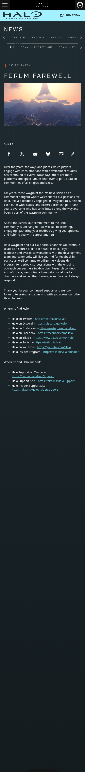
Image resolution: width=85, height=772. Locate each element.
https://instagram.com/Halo (58, 328)
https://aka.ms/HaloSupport (56, 381)
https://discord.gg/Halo (51, 323)
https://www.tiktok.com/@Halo (54, 337)
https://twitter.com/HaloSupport (33, 376)
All (12, 47)
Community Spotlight (37, 47)
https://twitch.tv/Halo (48, 342)
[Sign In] (80, 5)
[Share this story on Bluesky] (48, 154)
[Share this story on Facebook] (9, 154)
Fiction (56, 38)
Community (18, 38)
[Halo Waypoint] (42, 5)
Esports (38, 38)
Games (72, 38)
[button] (4, 38)
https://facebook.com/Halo (55, 333)
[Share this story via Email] (61, 154)
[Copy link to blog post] (72, 154)
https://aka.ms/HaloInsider (61, 352)
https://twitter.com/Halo (50, 319)
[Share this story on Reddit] (35, 154)
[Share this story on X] (22, 154)
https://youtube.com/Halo (54, 347)
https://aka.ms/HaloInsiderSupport (35, 389)
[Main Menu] (5, 5)
